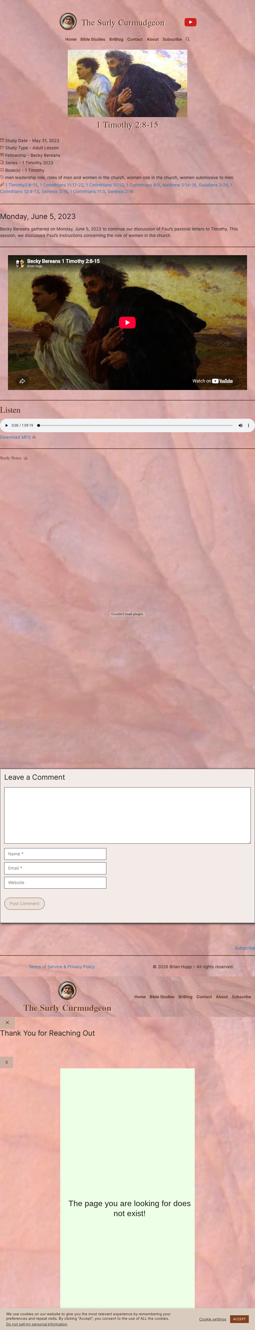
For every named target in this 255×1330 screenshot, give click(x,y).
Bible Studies (92, 39)
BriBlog (116, 39)
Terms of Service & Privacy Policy (62, 966)
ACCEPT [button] (239, 1319)
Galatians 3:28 (213, 185)
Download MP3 (16, 437)
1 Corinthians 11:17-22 (61, 185)
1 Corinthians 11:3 (87, 191)
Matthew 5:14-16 (179, 185)
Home (70, 39)
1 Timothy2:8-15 (21, 185)
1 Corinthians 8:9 (143, 185)
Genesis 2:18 (120, 191)
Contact (135, 39)
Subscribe (172, 39)
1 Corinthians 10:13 (105, 185)
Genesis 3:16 (54, 191)
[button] (188, 39)
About (153, 39)
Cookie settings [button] (212, 1319)
